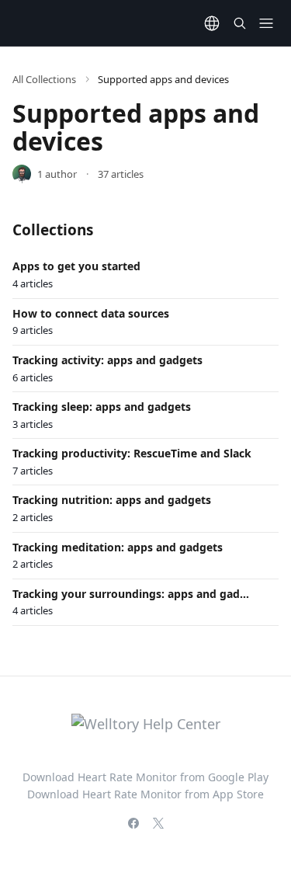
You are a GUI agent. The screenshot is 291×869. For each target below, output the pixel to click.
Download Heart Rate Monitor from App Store (145, 794)
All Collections (44, 79)
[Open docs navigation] (266, 23)
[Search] (239, 23)
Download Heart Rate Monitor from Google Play (145, 777)
